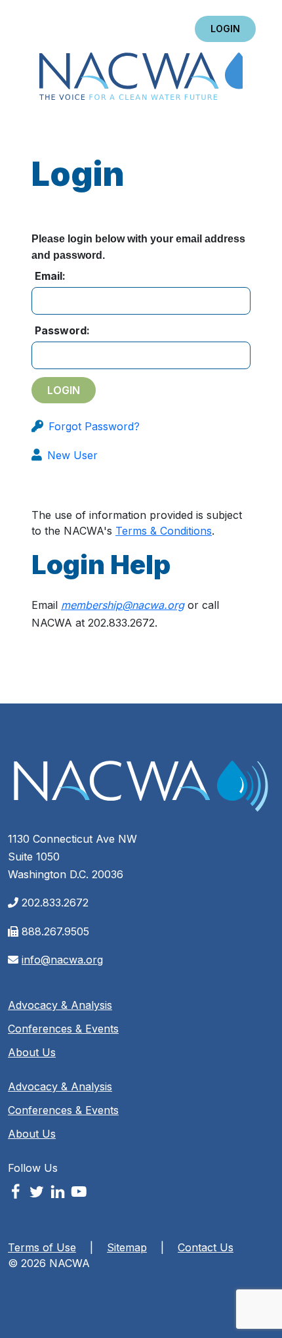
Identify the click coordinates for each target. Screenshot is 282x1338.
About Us (32, 1052)
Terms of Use (42, 1247)
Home (141, 77)
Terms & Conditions (163, 530)
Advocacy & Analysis (60, 1005)
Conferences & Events (63, 1028)
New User (72, 455)
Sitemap (127, 1247)
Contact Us (205, 1247)
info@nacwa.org (62, 959)
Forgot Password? (94, 426)
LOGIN (225, 28)
